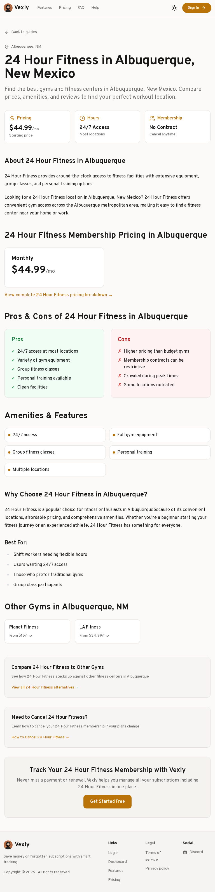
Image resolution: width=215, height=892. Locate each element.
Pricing (65, 7)
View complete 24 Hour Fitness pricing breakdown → (58, 295)
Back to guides (24, 32)
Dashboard (117, 861)
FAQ (81, 7)
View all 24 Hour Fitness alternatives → (45, 687)
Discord (196, 852)
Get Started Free (107, 802)
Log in (113, 853)
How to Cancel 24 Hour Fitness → (40, 737)
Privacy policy (157, 868)
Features (44, 7)
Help (95, 7)
